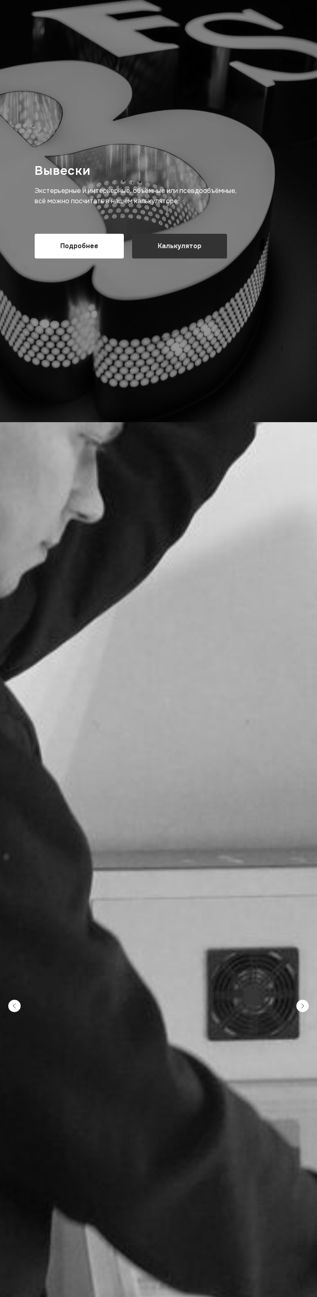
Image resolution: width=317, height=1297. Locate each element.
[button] (179, 683)
